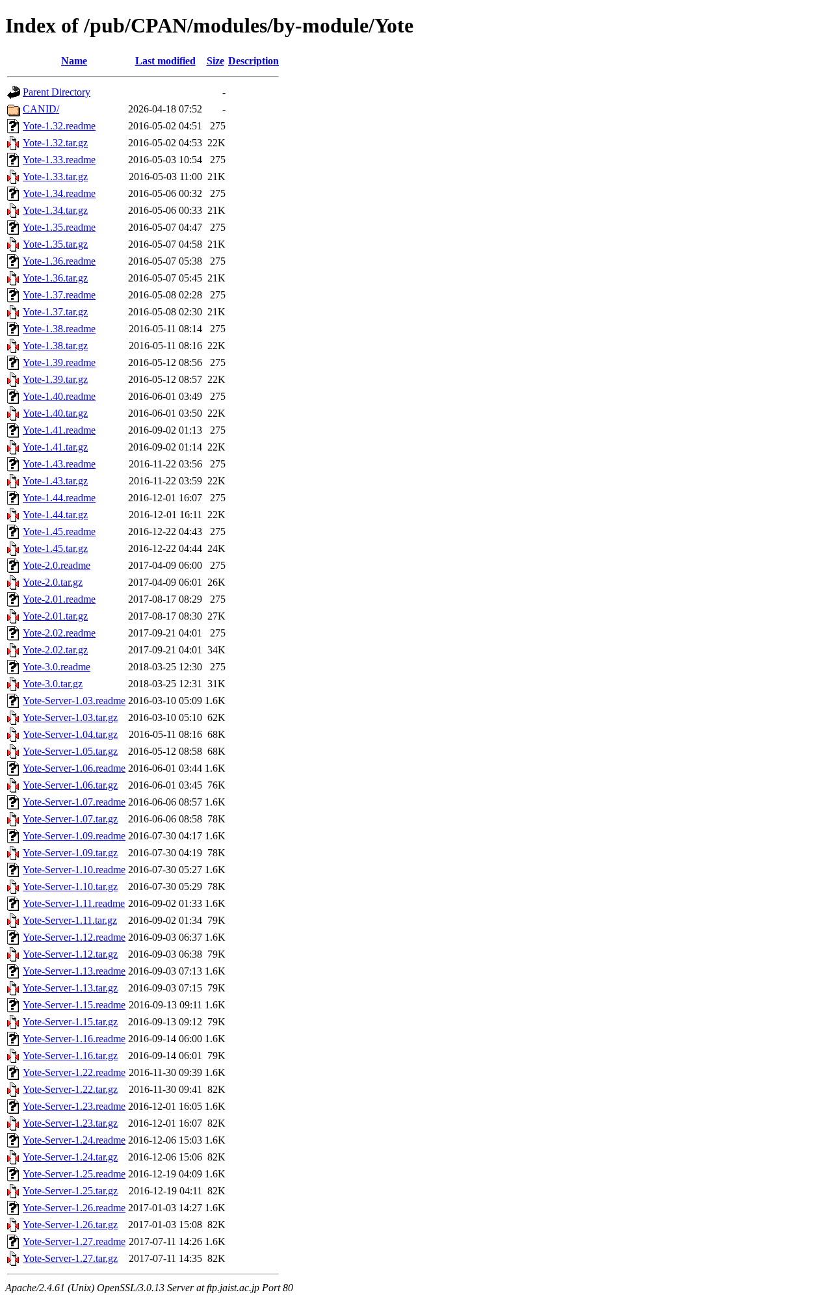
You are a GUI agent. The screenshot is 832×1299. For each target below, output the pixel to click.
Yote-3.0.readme (56, 666)
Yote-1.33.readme (59, 159)
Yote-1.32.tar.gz (55, 142)
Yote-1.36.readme (59, 261)
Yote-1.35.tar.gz (55, 244)
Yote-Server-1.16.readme (74, 1038)
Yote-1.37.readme (59, 294)
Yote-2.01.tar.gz (55, 616)
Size (215, 60)
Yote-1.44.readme (59, 497)
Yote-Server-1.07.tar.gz (70, 818)
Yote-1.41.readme (59, 430)
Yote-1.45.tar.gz (55, 548)
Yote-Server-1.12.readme (74, 937)
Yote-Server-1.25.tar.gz (70, 1190)
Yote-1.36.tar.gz (55, 277)
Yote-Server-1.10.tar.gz (70, 886)
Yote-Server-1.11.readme (74, 903)
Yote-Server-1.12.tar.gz (70, 954)
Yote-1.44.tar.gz (55, 514)
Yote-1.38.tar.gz (55, 345)
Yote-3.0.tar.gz (53, 683)
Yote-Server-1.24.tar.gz (70, 1156)
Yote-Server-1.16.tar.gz (70, 1055)
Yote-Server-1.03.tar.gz (70, 717)
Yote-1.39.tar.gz (55, 379)
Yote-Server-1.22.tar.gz (70, 1089)
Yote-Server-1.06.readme (74, 768)
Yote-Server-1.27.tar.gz (70, 1258)
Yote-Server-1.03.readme (74, 700)
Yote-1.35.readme (59, 227)
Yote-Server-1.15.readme (74, 1004)
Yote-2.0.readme (56, 565)
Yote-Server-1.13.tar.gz (70, 987)
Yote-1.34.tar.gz (55, 210)
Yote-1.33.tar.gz (55, 176)
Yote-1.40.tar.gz (55, 413)
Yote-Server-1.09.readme (74, 835)
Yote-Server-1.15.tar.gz (70, 1021)
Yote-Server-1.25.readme (74, 1173)
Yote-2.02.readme (59, 632)
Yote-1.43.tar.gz (55, 480)
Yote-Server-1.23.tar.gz (70, 1123)
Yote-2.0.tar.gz (53, 582)
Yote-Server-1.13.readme (74, 971)
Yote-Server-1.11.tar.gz (70, 920)
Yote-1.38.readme (59, 328)
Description (253, 60)
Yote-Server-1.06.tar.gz (70, 785)
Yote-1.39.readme (59, 362)
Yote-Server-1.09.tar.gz (70, 852)
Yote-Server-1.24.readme (74, 1140)
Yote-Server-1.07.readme (74, 801)
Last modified (165, 60)
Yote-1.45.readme (59, 531)
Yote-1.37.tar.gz (55, 311)
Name (74, 60)
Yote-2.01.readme (59, 599)
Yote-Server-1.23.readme (74, 1106)
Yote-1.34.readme (59, 193)
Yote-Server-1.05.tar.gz (70, 751)
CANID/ (41, 108)
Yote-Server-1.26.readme (74, 1207)
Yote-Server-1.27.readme (74, 1241)
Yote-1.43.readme (59, 463)
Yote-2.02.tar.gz (55, 649)
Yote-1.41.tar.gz (55, 447)
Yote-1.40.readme (59, 396)
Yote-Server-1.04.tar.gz (70, 734)
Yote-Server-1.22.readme (74, 1072)
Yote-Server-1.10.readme (74, 869)
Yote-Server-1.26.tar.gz (70, 1224)
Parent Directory (56, 92)
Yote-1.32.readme (59, 125)
